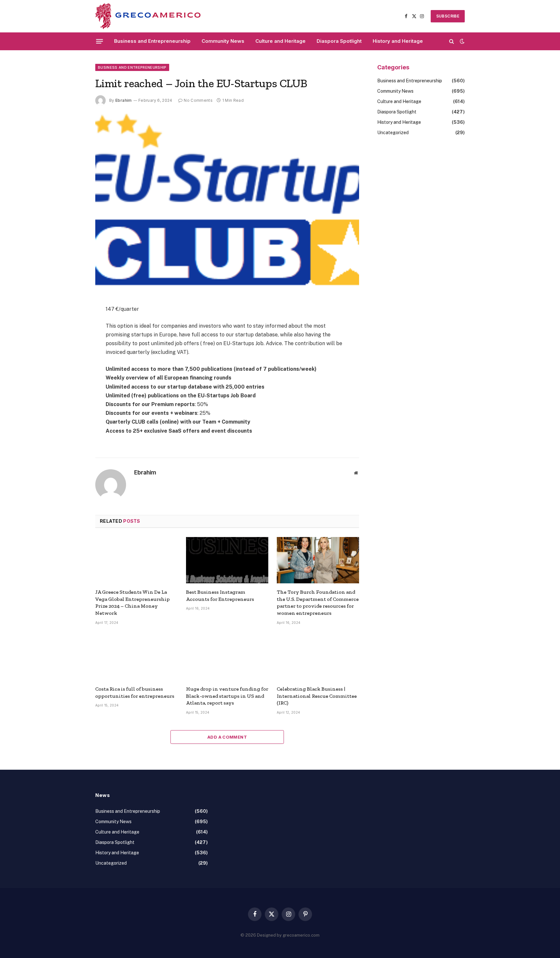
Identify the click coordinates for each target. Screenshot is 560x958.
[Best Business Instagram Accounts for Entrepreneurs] (227, 560)
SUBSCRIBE (447, 16)
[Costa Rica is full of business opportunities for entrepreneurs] (136, 657)
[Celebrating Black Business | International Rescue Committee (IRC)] (318, 657)
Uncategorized (393, 132)
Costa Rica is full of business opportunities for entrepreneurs (134, 692)
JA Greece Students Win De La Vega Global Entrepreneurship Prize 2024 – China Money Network (132, 602)
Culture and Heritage (280, 41)
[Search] (451, 41)
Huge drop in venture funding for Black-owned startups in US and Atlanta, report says (227, 696)
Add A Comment (227, 737)
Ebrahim (123, 100)
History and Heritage (398, 41)
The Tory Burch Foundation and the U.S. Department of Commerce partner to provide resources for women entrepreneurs (318, 602)
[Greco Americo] (148, 16)
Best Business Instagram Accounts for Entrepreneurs (220, 595)
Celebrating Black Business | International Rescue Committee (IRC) (317, 696)
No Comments (198, 100)
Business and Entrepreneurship (152, 41)
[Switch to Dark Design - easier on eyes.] (461, 41)
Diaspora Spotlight (339, 41)
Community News (223, 41)
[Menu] (99, 41)
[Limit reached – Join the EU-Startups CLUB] (227, 200)
